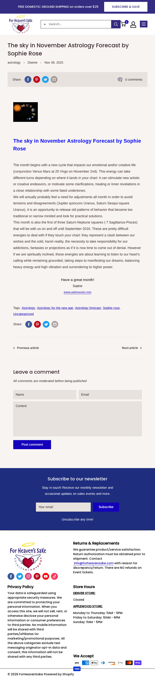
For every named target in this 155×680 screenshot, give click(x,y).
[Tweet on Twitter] (45, 79)
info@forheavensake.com (93, 563)
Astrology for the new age (55, 308)
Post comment (32, 444)
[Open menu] (143, 24)
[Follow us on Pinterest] (37, 576)
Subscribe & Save (126, 7)
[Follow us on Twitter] (19, 576)
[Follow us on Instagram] (28, 576)
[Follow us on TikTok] (54, 576)
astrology (14, 62)
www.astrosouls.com (77, 292)
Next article (130, 347)
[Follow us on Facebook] (11, 576)
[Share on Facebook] (28, 79)
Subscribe (106, 507)
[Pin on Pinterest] (36, 79)
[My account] (133, 24)
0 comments (134, 79)
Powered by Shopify (59, 674)
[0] (123, 24)
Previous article (28, 347)
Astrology (28, 308)
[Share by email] (54, 79)
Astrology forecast (88, 308)
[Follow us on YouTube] (45, 576)
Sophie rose (111, 308)
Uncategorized (23, 314)
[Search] (116, 24)
